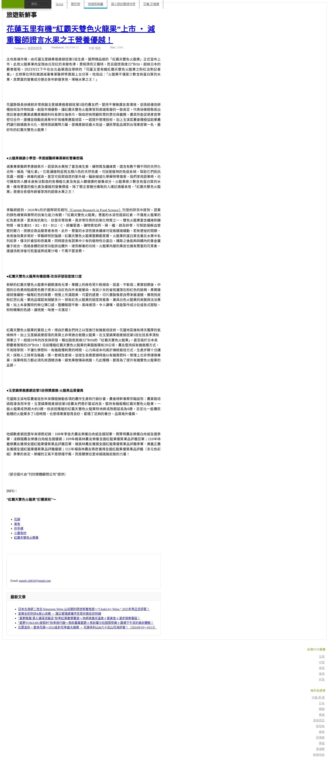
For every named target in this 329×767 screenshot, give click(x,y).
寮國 (322, 743)
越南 (322, 731)
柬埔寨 (320, 749)
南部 (322, 668)
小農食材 (20, 533)
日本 (322, 703)
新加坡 (320, 726)
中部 (322, 662)
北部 (322, 656)
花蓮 (17, 519)
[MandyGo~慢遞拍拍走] (12, 6)
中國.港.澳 (318, 697)
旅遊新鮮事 (95, 4)
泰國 (322, 714)
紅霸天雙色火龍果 (26, 537)
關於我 (75, 4)
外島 (322, 679)
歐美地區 (319, 754)
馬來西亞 (319, 720)
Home (59, 4)
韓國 (322, 709)
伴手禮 (18, 528)
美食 (17, 524)
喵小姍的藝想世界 (123, 4)
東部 (322, 673)
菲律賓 (320, 737)
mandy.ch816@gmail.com (35, 580)
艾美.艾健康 (151, 4)
